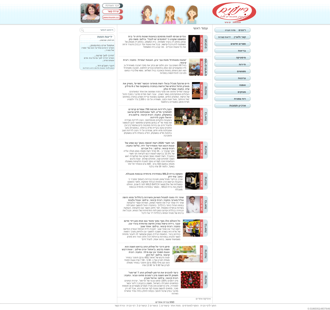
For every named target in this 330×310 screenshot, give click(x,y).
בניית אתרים (162, 302)
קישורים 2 (153, 305)
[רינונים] (234, 12)
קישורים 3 (142, 305)
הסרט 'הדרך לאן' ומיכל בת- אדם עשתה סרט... (99, 56)
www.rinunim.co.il (111, 17)
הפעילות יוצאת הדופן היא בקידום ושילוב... (98, 66)
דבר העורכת (112, 5)
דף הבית (130, 305)
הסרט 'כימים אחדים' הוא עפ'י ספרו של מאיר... (97, 45)
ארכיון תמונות (237, 105)
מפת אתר (175, 305)
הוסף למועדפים (190, 305)
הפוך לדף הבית (208, 305)
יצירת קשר (113, 11)
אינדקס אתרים (203, 298)
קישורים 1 (164, 305)
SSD (171, 302)
